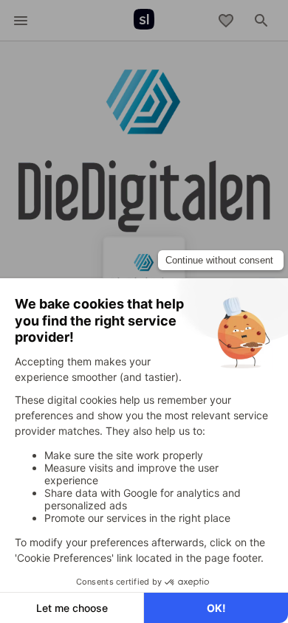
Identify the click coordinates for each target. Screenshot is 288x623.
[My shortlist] (226, 21)
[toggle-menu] (21, 21)
